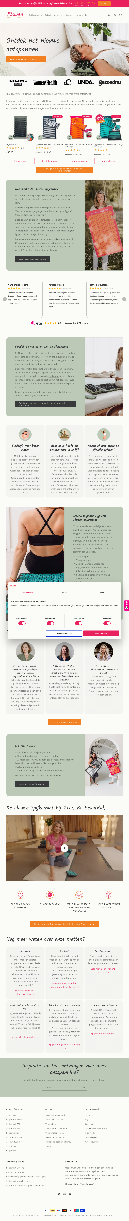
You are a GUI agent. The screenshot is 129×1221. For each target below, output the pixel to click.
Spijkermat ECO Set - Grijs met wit (49, 145)
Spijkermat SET (13, 1128)
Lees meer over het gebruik (32, 258)
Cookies (48, 1146)
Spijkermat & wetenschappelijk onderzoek (25, 1185)
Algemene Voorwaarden (56, 1115)
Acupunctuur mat (14, 1142)
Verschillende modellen (24, 1037)
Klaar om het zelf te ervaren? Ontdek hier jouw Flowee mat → (64, 924)
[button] (109, 15)
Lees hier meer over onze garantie (104, 970)
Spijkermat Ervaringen (16, 1168)
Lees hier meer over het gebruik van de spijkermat (63, 985)
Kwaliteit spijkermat (15, 1172)
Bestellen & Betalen (54, 1119)
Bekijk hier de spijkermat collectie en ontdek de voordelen (42, 404)
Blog (86, 1119)
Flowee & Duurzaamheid (96, 1128)
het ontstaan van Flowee (48, 775)
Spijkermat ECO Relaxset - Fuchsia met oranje (78, 146)
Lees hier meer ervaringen (64, 722)
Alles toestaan (101, 633)
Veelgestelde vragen (54, 1133)
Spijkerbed (11, 1150)
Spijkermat (11, 1115)
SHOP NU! (104, 3)
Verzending (50, 1124)
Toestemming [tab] (27, 592)
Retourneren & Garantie (56, 1128)
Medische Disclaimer (54, 1137)
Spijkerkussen (12, 1133)
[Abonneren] (84, 1088)
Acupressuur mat (14, 1137)
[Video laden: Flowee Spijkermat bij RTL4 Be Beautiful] (64, 848)
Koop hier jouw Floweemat (32, 784)
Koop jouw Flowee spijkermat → (26, 59)
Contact (88, 1115)
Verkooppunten (92, 1142)
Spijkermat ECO (12, 145)
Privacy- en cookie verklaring (58, 1142)
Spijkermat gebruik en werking (64, 1044)
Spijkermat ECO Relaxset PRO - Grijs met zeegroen (108, 146)
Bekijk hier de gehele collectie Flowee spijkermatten (64, 169)
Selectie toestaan (64, 633)
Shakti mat (11, 1146)
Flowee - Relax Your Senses (29, 1215)
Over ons (89, 1124)
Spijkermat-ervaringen (102, 1033)
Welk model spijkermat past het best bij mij (26, 1176)
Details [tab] (64, 592)
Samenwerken (91, 1137)
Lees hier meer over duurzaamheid (25, 992)
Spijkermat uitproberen (17, 1181)
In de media (90, 1133)
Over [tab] (102, 592)
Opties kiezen (20, 161)
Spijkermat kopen (14, 1119)
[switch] (50, 623)
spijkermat (54, 376)
